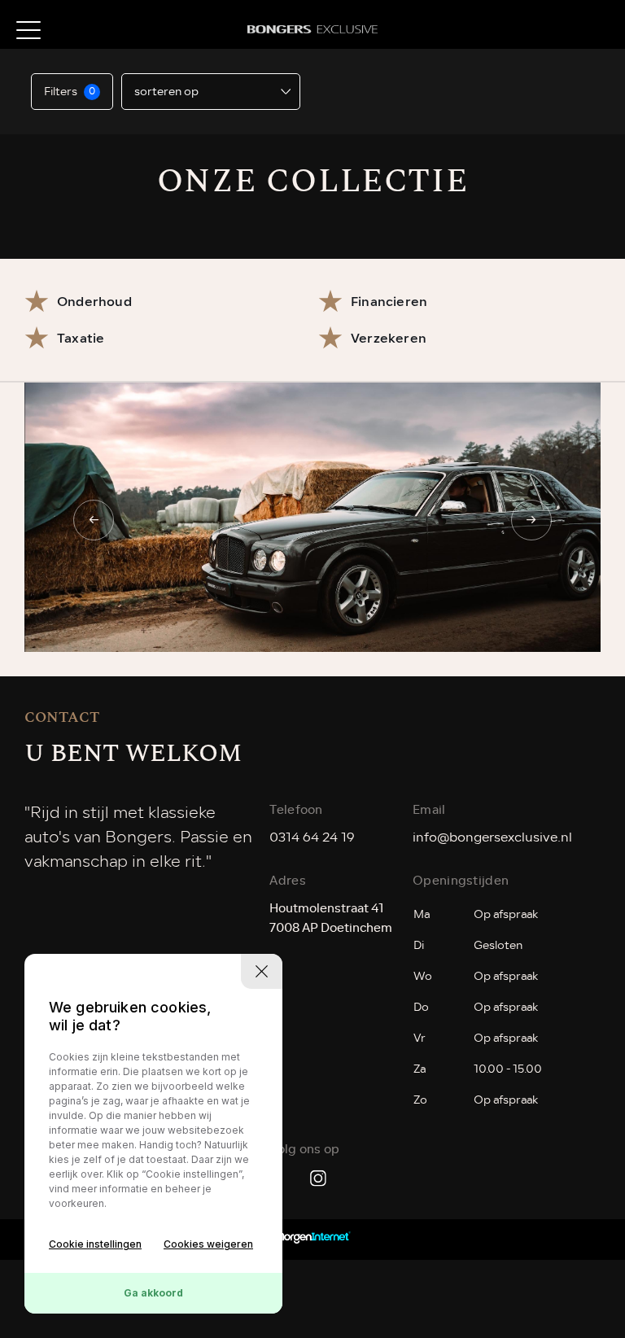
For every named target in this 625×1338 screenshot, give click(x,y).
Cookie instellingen (95, 1244)
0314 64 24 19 (312, 837)
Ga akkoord (153, 1293)
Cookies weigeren (208, 1244)
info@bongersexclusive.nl (492, 837)
